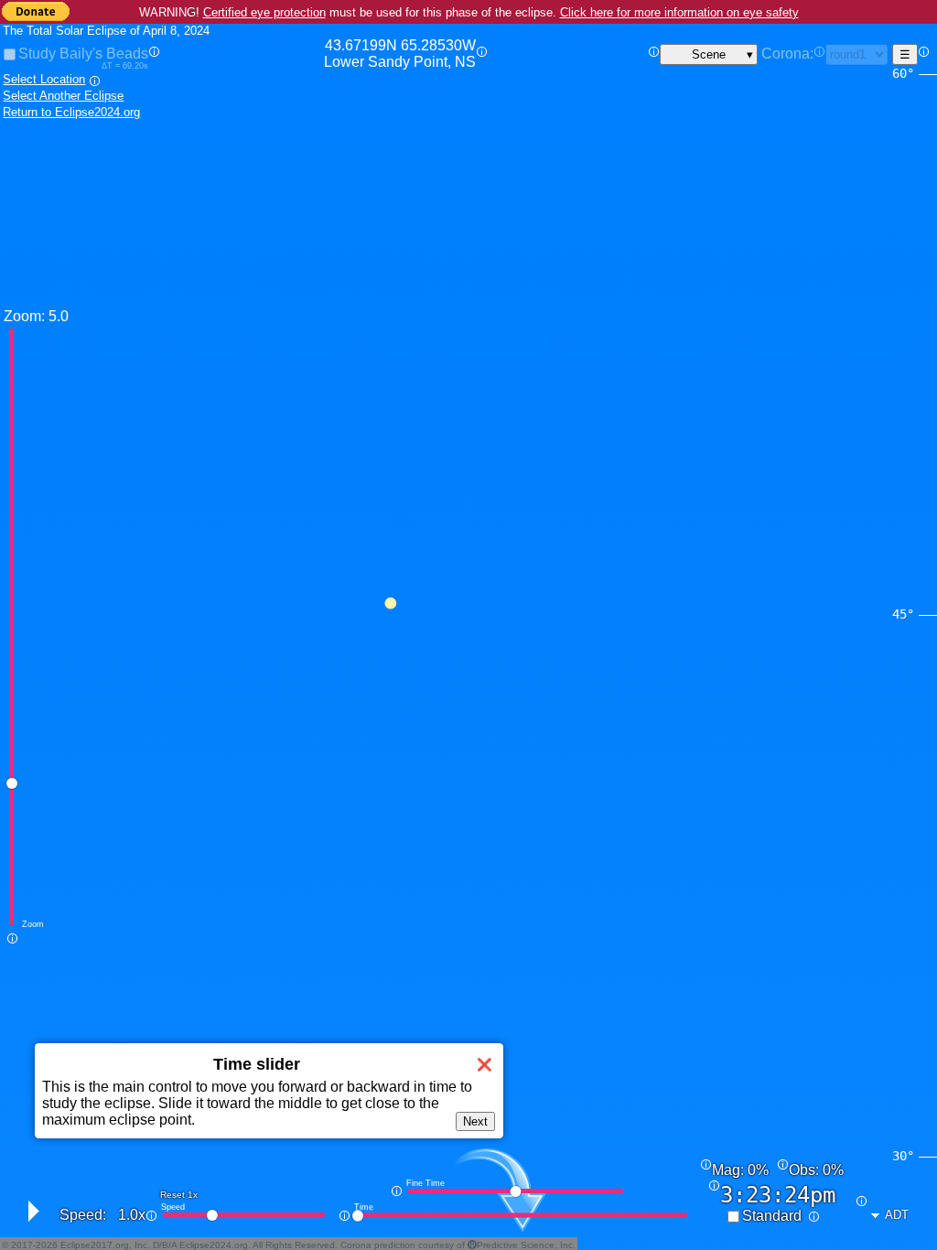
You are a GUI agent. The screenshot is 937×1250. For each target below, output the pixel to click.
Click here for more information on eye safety (679, 12)
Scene (709, 54)
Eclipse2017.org (94, 1245)
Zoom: (24, 316)
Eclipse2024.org (213, 1245)
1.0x (131, 1215)
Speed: (82, 1215)
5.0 (58, 316)
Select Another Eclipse (63, 95)
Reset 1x (179, 1195)
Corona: (787, 53)
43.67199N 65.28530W (400, 54)
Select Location (44, 79)
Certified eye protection (264, 12)
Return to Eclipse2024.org (71, 112)
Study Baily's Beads (83, 53)
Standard (772, 1215)
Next (475, 1121)
